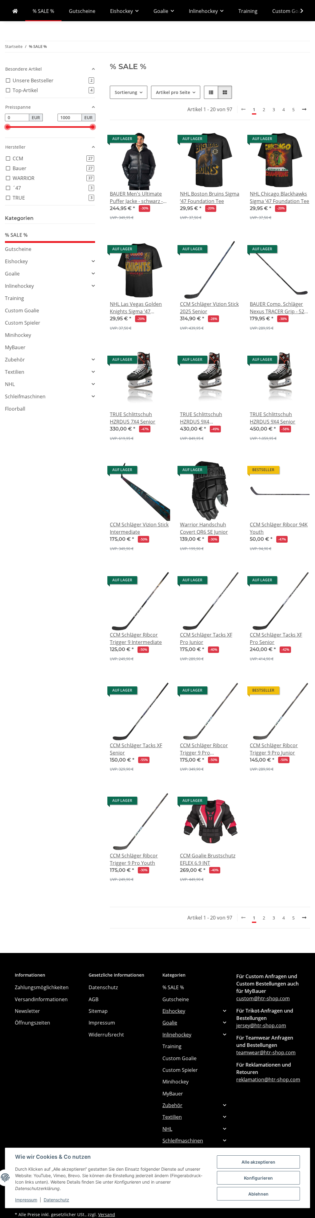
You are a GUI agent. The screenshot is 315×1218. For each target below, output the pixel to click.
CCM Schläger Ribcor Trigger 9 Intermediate (136, 638)
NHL (10, 384)
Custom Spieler (22, 322)
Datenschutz (56, 1199)
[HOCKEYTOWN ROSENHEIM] (15, 11)
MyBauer (15, 347)
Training (14, 298)
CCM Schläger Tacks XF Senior (136, 749)
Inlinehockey (19, 286)
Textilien (14, 372)
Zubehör (15, 359)
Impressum (26, 1199)
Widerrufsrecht (106, 1034)
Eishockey (16, 261)
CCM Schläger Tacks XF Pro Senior (276, 638)
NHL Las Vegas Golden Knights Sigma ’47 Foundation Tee (136, 308)
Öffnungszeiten (32, 1022)
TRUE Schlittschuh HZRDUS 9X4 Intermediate (201, 418)
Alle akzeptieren (258, 1162)
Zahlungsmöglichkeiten (42, 987)
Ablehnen (258, 1194)
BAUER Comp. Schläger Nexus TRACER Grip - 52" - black (279, 308)
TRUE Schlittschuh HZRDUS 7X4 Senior (132, 418)
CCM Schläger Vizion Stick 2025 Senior (209, 308)
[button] (297, 10)
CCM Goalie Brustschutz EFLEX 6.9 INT (207, 859)
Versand (106, 1214)
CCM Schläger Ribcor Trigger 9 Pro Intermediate (204, 749)
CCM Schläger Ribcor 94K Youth (279, 528)
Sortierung (126, 92)
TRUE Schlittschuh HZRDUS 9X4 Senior (272, 418)
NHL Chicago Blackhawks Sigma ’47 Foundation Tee (279, 197)
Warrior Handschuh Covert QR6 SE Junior (204, 528)
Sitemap (98, 1011)
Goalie (12, 273)
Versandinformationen (41, 999)
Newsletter (27, 1011)
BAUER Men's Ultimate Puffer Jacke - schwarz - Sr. (136, 197)
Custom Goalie (22, 310)
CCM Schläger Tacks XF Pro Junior (206, 638)
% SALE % (16, 235)
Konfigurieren (258, 1178)
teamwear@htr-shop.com (266, 1052)
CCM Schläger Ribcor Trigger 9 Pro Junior (274, 749)
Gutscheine (18, 249)
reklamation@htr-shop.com (268, 1079)
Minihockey (18, 335)
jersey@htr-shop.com (261, 1025)
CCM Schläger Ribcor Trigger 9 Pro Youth (134, 859)
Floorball (15, 408)
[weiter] (304, 109)
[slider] (7, 127)
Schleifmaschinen (25, 396)
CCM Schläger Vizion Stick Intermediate (139, 528)
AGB (93, 999)
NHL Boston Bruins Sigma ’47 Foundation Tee (209, 197)
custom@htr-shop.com (263, 998)
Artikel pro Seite (173, 92)
